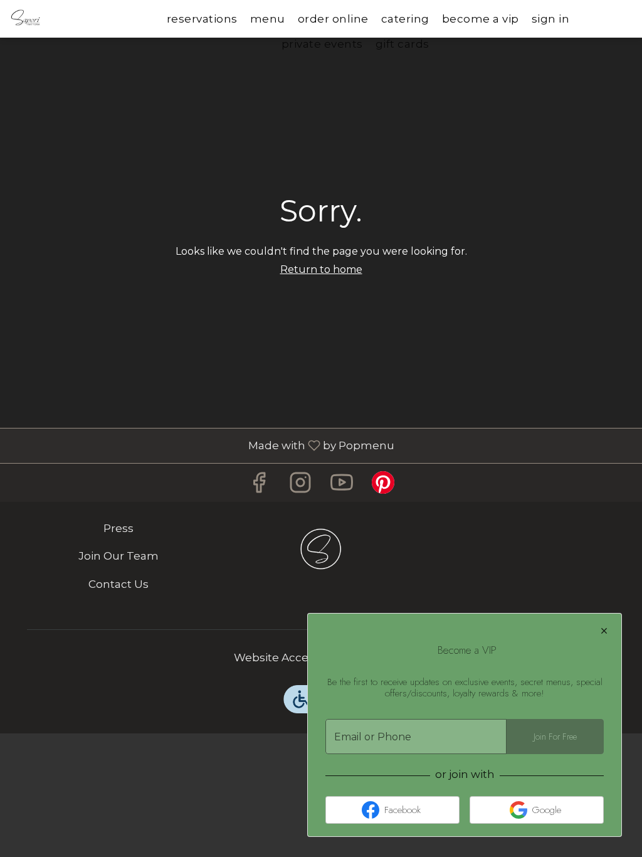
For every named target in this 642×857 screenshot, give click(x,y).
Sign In (551, 19)
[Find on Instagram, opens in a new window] (300, 486)
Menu (267, 19)
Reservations (202, 19)
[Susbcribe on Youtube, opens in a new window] (341, 486)
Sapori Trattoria (321, 549)
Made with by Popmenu (201, 445)
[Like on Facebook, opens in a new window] (259, 486)
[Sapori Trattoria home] (66, 19)
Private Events (322, 44)
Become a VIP (480, 19)
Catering (405, 19)
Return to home (321, 269)
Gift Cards (402, 44)
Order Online (333, 19)
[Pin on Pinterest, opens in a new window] (383, 486)
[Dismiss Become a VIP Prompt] (604, 631)
